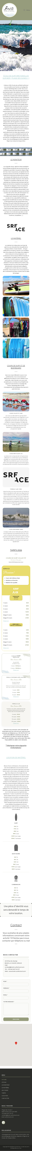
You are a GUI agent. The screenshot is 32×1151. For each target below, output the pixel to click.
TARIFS (4, 1093)
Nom (5, 981)
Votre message (8, 1001)
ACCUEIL (4, 1079)
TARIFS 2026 (16, 550)
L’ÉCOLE (4, 1082)
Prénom (6, 988)
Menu (28, 10)
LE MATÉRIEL (16, 238)
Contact (16, 925)
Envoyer (16, 1019)
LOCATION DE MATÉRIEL (16, 758)
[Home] (9, 10)
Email (5, 995)
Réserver (6, 621)
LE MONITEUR (16, 160)
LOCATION (5, 1095)
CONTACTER (5, 1098)
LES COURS (5, 1090)
